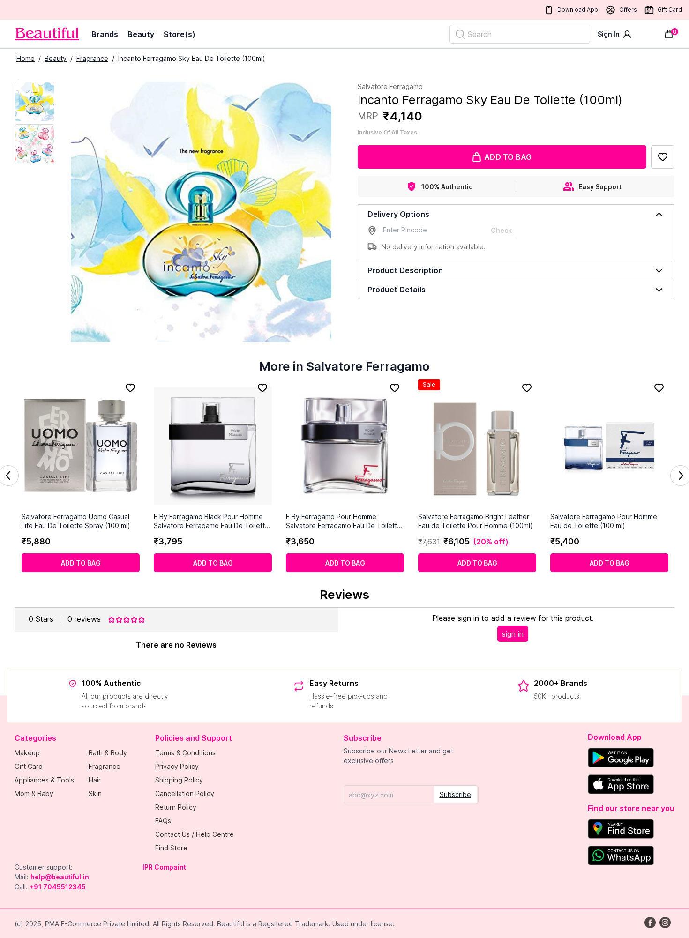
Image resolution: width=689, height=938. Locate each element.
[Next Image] (34, 144)
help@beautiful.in (59, 877)
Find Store (171, 848)
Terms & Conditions (185, 753)
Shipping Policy (179, 780)
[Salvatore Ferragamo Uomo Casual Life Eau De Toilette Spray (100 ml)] (81, 445)
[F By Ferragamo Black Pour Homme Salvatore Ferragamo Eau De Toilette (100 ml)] (213, 445)
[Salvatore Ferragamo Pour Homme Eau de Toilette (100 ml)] (609, 445)
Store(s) (179, 34)
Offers (628, 9)
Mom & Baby (34, 793)
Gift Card (670, 9)
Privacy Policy (177, 766)
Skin (95, 793)
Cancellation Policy (184, 793)
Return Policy (175, 807)
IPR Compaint (164, 867)
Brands (104, 34)
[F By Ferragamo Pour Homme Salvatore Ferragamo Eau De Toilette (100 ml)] (345, 445)
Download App (577, 9)
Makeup (27, 753)
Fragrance (92, 58)
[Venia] (47, 34)
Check (501, 230)
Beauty (140, 34)
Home (25, 58)
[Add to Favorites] (662, 157)
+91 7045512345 (58, 887)
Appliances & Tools (44, 780)
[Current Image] (34, 101)
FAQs (163, 821)
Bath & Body (108, 753)
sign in (513, 634)
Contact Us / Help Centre (194, 834)
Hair (95, 780)
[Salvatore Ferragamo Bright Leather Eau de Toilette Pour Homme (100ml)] (477, 445)
